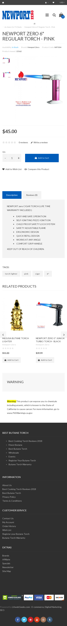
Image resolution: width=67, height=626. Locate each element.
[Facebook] (18, 620)
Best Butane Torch (18, 448)
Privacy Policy (9, 497)
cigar (37, 274)
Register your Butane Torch (15, 534)
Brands (5, 555)
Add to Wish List (13, 169)
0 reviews (23, 142)
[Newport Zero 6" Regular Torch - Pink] (6, 60)
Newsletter (8, 567)
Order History (9, 526)
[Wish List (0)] (54, 2)
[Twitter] (24, 620)
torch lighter (11, 274)
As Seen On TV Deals (13, 27)
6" (48, 274)
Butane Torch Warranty (20, 464)
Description (12, 195)
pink (26, 274)
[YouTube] (37, 620)
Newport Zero (33, 47)
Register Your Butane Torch (22, 460)
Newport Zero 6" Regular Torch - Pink (39, 27)
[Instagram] (43, 620)
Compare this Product (38, 169)
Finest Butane (15, 445)
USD (62, 2)
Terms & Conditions (12, 500)
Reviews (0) (31, 195)
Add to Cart (43, 158)
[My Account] (47, 2)
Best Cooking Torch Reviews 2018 (25, 441)
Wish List (6, 530)
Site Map (6, 571)
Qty (3, 152)
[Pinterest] (30, 620)
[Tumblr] (50, 620)
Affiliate (6, 559)
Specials (6, 563)
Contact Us (8, 518)
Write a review (40, 142)
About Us (7, 485)
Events (12, 456)
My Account (8, 522)
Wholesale (14, 452)
